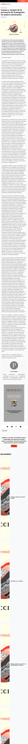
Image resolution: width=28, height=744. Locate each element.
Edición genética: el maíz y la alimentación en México (18, 664)
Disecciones (4, 7)
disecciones (4, 430)
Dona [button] (23, 1)
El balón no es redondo (17, 581)
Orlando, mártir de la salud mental (18, 497)
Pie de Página (14, 371)
